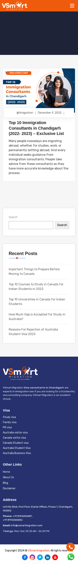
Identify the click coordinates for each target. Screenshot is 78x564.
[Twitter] (40, 557)
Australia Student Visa (16, 448)
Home (6, 471)
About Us (8, 477)
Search (13, 217)
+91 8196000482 (13, 519)
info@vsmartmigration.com (26, 525)
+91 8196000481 (22, 516)
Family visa (9, 422)
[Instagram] (32, 557)
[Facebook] (25, 557)
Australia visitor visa (15, 432)
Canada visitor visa (14, 437)
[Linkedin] (47, 557)
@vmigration (25, 112)
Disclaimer (9, 488)
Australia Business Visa (17, 453)
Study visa (9, 417)
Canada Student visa (16, 442)
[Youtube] (55, 557)
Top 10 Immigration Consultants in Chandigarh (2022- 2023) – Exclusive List (36, 128)
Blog (5, 483)
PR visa (7, 427)
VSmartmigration (38, 550)
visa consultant (18, 73)
